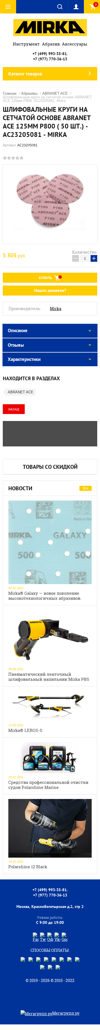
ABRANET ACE (55, 93)
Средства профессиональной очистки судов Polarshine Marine (48, 784)
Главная (9, 93)
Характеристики (24, 359)
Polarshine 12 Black (27, 866)
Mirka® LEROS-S (25, 730)
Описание (18, 330)
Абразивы (29, 93)
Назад (13, 409)
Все (85, 488)
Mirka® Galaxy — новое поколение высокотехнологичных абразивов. (44, 595)
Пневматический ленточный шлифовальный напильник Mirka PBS (48, 676)
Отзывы (16, 345)
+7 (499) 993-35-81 (49, 53)
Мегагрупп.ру (65, 1013)
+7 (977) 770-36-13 (50, 58)
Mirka (55, 308)
